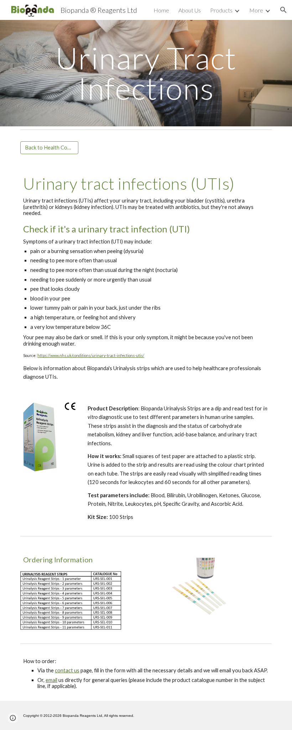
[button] (283, 10)
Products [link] (221, 10)
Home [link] (161, 10)
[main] (146, 73)
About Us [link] (189, 10)
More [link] (256, 10)
